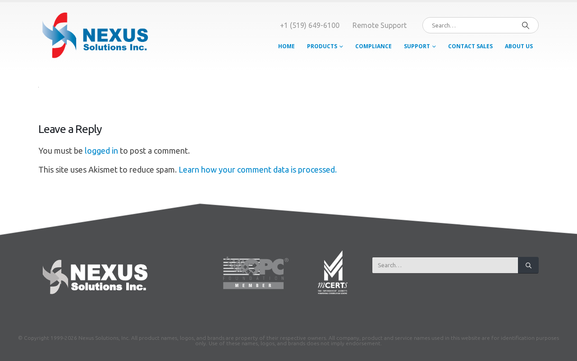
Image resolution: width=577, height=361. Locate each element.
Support (417, 46)
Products (322, 46)
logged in (101, 150)
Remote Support (380, 25)
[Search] (525, 25)
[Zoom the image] (94, 260)
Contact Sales (470, 46)
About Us (519, 46)
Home (286, 46)
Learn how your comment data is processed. (258, 169)
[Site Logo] (94, 37)
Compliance (373, 46)
